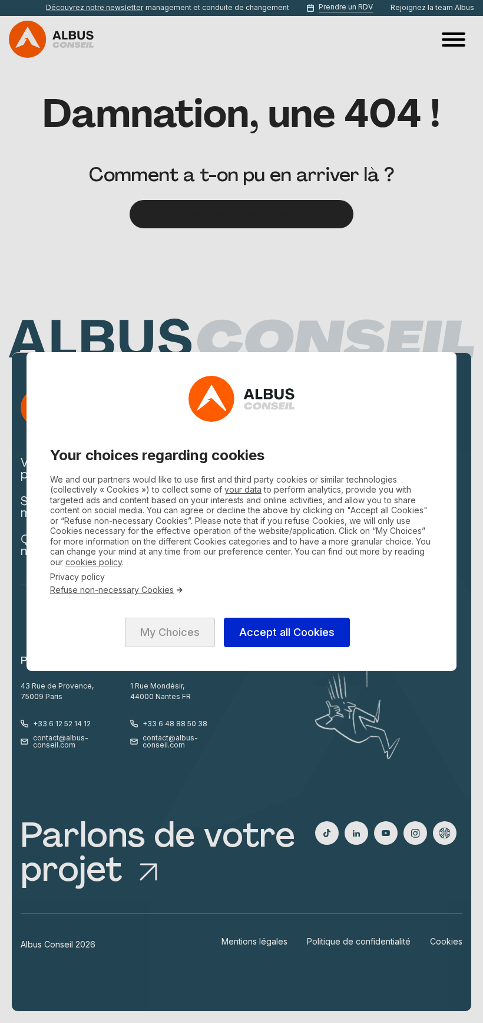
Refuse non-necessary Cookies (112, 590)
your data (243, 489)
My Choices (170, 632)
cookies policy (93, 562)
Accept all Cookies (287, 632)
